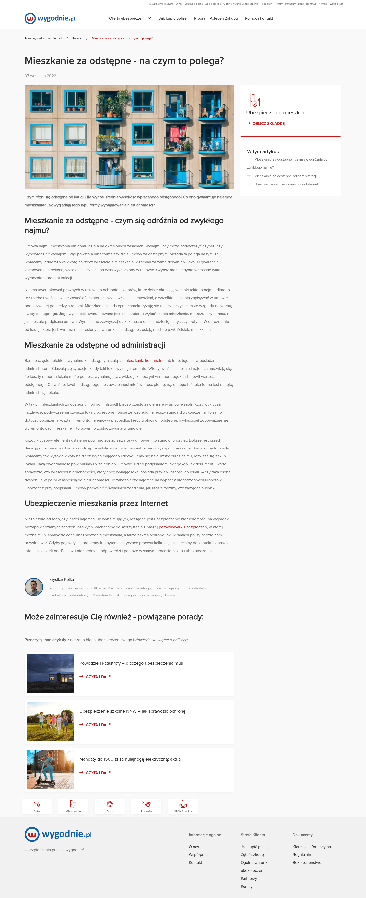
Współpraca (199, 854)
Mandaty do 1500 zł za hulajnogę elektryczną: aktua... (131, 759)
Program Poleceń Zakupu (216, 18)
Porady (247, 886)
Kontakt (195, 862)
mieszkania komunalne (145, 360)
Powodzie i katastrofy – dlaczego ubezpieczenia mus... (132, 663)
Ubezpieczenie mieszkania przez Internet (286, 184)
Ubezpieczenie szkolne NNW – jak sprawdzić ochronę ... (134, 711)
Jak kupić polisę (173, 18)
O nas (194, 846)
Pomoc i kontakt (259, 18)
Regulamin (302, 854)
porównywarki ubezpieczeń (183, 527)
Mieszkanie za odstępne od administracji (285, 176)
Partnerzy (249, 878)
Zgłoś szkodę (252, 854)
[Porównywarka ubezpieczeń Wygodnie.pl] (50, 18)
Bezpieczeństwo (307, 862)
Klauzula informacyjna (312, 846)
